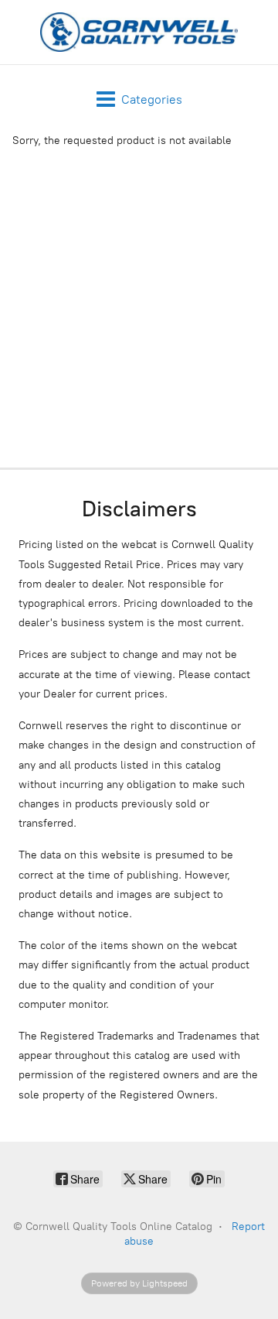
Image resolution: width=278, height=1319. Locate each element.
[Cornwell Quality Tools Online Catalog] (138, 32)
